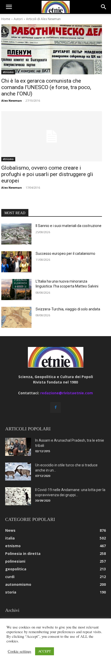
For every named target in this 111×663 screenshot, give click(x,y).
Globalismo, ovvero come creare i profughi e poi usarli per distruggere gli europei (47, 174)
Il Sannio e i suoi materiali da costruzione (68, 226)
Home (5, 19)
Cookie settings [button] (19, 651)
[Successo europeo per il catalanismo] (16, 261)
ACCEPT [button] (44, 651)
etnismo (8, 72)
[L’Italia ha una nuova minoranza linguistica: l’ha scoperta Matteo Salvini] (16, 289)
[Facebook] (55, 407)
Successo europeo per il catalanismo (65, 253)
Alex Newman (11, 100)
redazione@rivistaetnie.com (66, 392)
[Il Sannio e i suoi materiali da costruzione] (16, 234)
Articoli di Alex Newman (43, 19)
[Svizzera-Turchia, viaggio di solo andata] (16, 317)
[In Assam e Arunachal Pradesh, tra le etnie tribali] (18, 447)
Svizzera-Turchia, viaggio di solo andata (68, 309)
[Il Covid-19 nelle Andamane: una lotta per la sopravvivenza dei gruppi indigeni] (18, 496)
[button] (9, 7)
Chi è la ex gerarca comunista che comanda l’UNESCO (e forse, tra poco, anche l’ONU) (46, 87)
